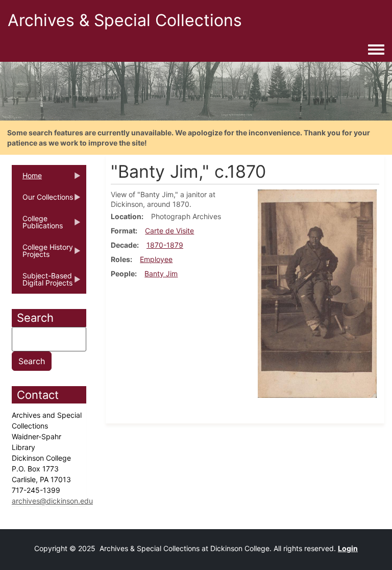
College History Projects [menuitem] (42, 254)
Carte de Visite (169, 230)
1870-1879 (164, 245)
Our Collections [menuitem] (42, 200)
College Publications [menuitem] (37, 225)
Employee (156, 259)
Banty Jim (161, 273)
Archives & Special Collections (125, 20)
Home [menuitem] (27, 178)
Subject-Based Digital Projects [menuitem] (42, 282)
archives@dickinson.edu (52, 500)
